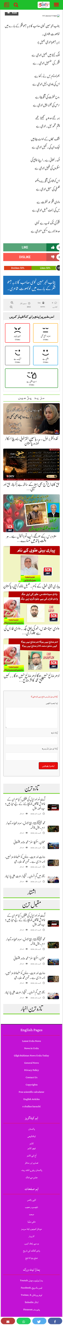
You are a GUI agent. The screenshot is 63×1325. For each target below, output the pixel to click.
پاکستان (31, 1129)
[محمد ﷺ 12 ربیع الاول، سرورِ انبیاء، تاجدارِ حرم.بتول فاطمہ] (53, 829)
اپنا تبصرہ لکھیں (52, 703)
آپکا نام (54, 733)
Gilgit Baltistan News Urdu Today (31, 1055)
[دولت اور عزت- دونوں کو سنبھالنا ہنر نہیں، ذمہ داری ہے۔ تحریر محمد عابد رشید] (53, 863)
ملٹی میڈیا (31, 1221)
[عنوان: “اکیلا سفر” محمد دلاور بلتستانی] (53, 846)
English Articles (31, 1099)
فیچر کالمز (31, 1148)
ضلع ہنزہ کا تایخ (31, 1258)
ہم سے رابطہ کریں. (31, 1243)
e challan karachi (31, 1106)
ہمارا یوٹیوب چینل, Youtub (31, 1280)
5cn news (41, 305)
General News (31, 1063)
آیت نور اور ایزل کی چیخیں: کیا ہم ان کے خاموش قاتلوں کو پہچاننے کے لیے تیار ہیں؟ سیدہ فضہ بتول (25, 804)
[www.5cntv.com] (44, 5)
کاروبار (31, 1236)
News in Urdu (31, 1048)
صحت (31, 1214)
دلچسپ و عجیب (31, 1207)
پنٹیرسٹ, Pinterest (31, 1309)
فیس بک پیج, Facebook (31, 1287)
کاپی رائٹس (31, 1200)
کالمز (32, 1143)
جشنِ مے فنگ (31, 1177)
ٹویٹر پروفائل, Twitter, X (31, 1295)
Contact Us (31, 1077)
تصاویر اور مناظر (31, 1163)
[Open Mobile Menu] (56, 5)
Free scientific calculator (31, 1092)
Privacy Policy (31, 1070)
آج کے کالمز (31, 1155)
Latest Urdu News (31, 1041)
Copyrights (31, 1084)
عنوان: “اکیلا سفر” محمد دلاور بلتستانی (29, 842)
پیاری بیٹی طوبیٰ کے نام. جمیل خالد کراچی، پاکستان (31, 586)
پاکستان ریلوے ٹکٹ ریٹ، (31, 1170)
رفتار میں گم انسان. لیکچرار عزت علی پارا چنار (25, 876)
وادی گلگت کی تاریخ (31, 1250)
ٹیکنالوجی (31, 1136)
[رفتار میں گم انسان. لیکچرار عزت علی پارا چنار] (53, 880)
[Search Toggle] (16, 5)
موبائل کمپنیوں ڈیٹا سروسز (31, 1229)
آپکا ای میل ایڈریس (50, 749)
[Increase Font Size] (12, 302)
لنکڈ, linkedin (31, 1302)
